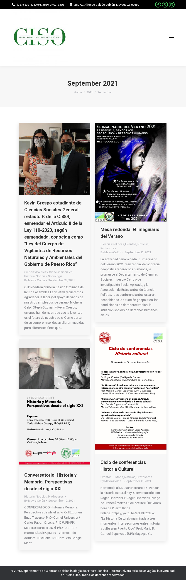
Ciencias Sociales (61, 272)
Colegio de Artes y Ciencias (89, 571)
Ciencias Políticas (36, 272)
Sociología (55, 276)
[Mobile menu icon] (171, 37)
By (34, 280)
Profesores (108, 248)
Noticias (41, 276)
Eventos (130, 244)
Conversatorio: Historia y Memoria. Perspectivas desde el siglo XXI (50, 481)
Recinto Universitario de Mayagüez (133, 571)
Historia (29, 276)
